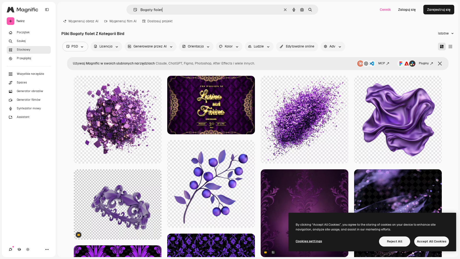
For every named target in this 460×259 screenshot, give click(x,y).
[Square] (450, 46)
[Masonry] (442, 46)
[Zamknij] (440, 63)
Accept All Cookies (431, 241)
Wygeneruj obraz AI (83, 21)
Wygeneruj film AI (123, 21)
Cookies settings (309, 241)
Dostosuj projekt (159, 21)
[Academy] (19, 249)
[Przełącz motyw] (28, 249)
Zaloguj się (407, 9)
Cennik (385, 9)
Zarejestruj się (438, 9)
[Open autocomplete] (133, 10)
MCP (381, 63)
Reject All (394, 241)
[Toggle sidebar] (47, 9)
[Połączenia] (10, 249)
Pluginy (424, 63)
